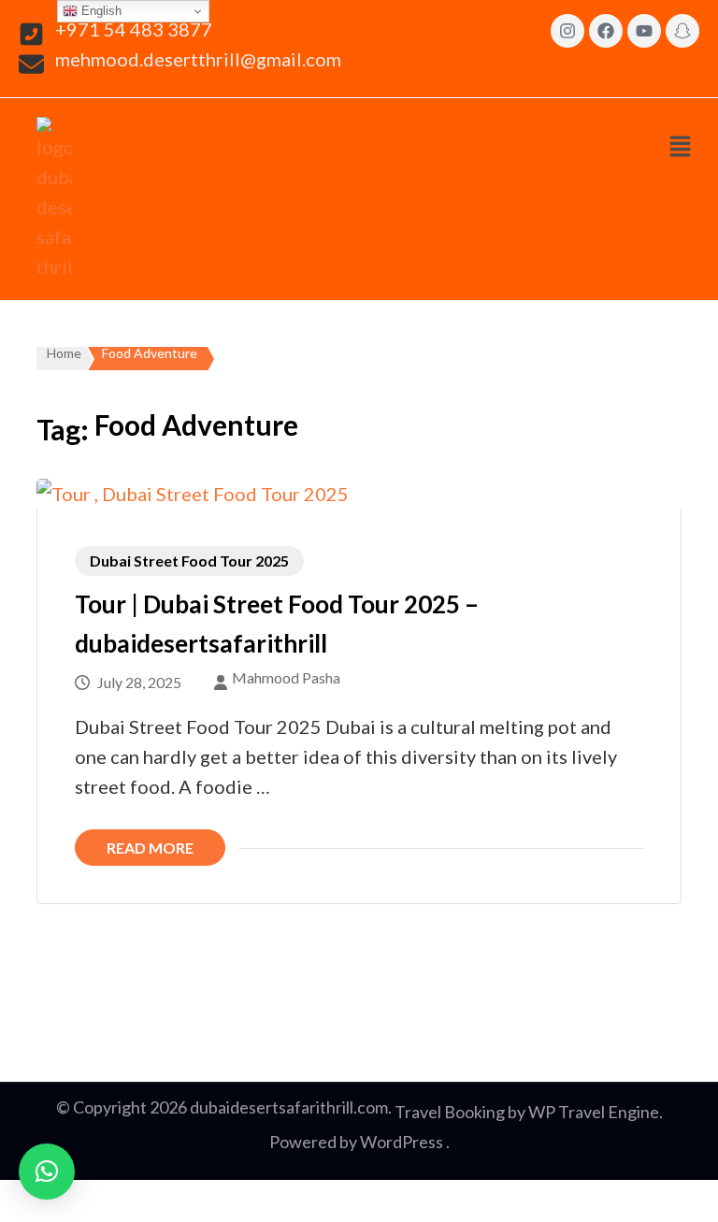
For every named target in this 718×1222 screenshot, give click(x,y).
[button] (679, 146)
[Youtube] (644, 31)
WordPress (401, 1141)
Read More (150, 847)
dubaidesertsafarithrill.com (289, 1107)
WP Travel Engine (593, 1111)
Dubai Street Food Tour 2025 (189, 560)
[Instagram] (567, 31)
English (100, 11)
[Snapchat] (682, 31)
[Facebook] (606, 31)
